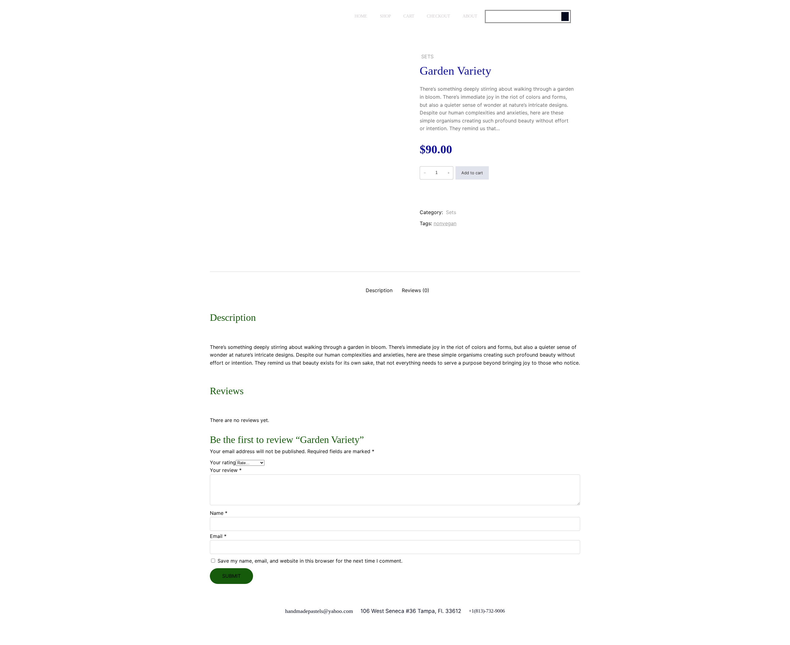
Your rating (223, 462)
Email (218, 536)
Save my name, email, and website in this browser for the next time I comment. (310, 561)
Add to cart (472, 172)
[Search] (565, 16)
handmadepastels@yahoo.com (319, 611)
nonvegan (445, 223)
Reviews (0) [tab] (415, 290)
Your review (226, 470)
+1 (471, 611)
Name (218, 513)
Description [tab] (379, 290)
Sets (427, 56)
